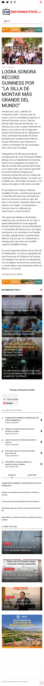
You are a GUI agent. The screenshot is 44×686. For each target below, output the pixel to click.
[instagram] (11, 2)
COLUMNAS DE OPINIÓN (12, 410)
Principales (9, 569)
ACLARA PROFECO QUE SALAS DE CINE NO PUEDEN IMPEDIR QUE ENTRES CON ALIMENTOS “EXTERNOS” (22, 373)
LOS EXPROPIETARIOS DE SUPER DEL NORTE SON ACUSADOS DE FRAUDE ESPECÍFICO (21, 575)
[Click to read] (22, 326)
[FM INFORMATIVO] (22, 15)
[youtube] (3, 2)
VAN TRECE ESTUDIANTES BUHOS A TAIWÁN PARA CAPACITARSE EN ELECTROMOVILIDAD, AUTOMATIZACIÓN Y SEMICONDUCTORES (20, 349)
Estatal (8, 543)
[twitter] (7, 2)
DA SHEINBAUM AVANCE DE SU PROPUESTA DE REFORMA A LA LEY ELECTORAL (20, 310)
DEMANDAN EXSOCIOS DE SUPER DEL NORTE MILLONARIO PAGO (21, 603)
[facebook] (14, 2)
